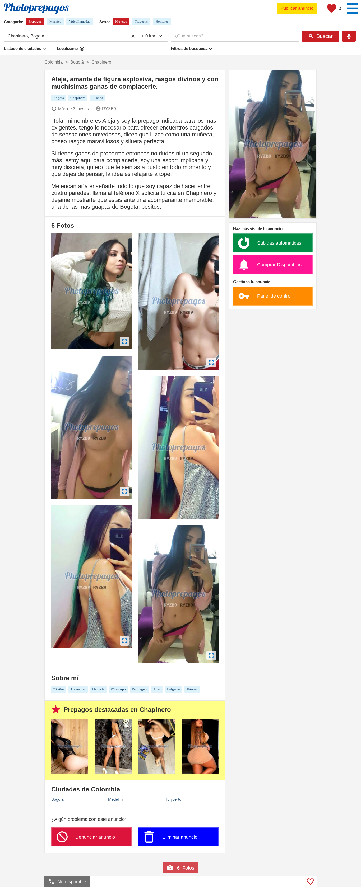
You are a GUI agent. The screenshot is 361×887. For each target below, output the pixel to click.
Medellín (115, 799)
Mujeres (121, 21)
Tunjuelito (173, 799)
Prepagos (35, 21)
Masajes (55, 21)
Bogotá (57, 799)
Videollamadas (79, 21)
